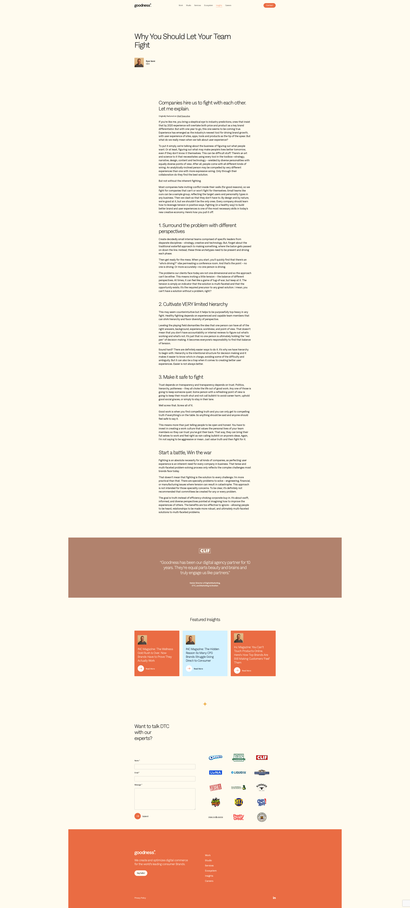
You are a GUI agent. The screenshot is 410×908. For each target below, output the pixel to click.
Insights (219, 5)
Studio (188, 5)
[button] (270, 5)
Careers (228, 5)
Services (197, 5)
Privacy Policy (140, 898)
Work (181, 5)
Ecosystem (208, 5)
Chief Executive (183, 116)
